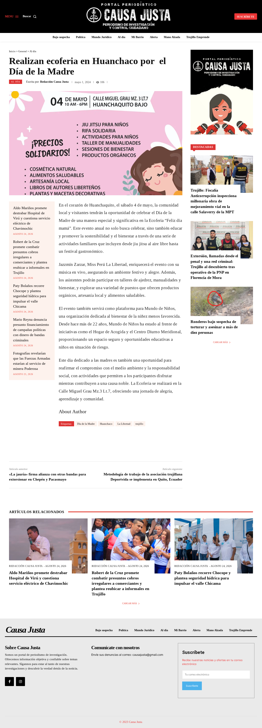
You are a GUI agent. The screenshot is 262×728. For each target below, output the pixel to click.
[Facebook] (9, 681)
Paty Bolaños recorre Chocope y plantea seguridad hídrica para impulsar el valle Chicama (29, 296)
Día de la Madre (86, 423)
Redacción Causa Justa (54, 81)
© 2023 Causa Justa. (131, 721)
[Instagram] (20, 681)
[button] (30, 16)
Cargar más (220, 342)
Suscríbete (193, 652)
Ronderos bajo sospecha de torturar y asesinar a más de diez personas (214, 327)
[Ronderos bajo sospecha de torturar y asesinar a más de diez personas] (222, 305)
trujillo (139, 423)
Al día (32, 51)
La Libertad (123, 423)
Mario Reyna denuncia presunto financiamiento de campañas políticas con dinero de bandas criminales (31, 329)
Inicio (12, 51)
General (22, 51)
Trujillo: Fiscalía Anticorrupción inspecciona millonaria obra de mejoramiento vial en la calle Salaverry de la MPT (214, 201)
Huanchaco (106, 423)
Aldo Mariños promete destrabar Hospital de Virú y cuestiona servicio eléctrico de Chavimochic (31, 218)
